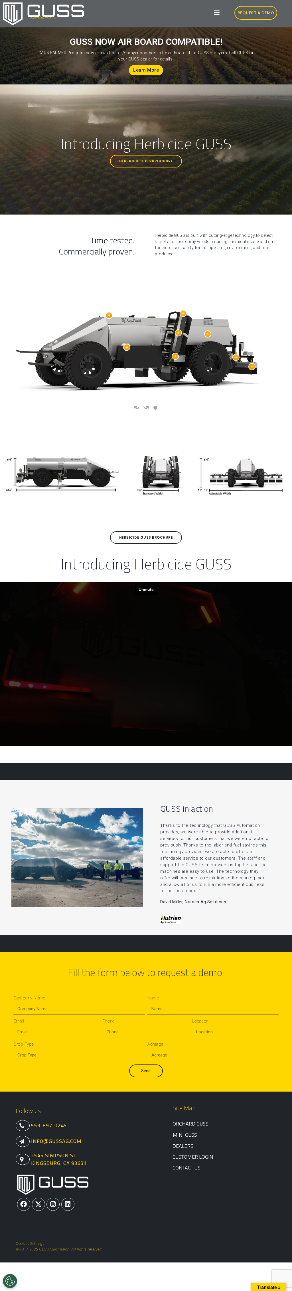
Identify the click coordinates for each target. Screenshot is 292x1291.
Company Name (29, 998)
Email (18, 1021)
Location (200, 1021)
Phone (109, 1021)
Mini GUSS (185, 1135)
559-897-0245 (42, 17)
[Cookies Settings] (10, 1281)
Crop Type (23, 1044)
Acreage (155, 1044)
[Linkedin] (67, 1204)
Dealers (183, 1146)
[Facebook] (23, 1204)
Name (153, 998)
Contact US (186, 1167)
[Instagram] (53, 1204)
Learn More (146, 72)
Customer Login (193, 1157)
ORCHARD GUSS (190, 1124)
